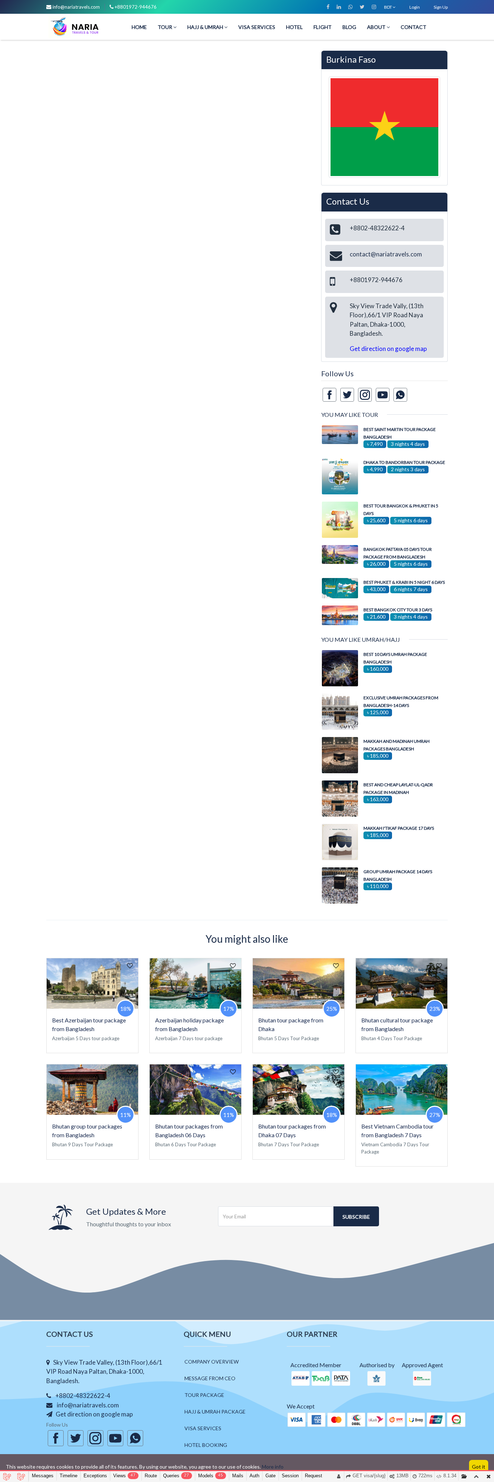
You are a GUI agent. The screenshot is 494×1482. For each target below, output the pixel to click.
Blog (349, 27)
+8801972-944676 (136, 7)
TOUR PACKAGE (204, 1395)
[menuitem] (139, 27)
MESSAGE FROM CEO (209, 1378)
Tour (165, 27)
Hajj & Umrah (205, 27)
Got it (478, 1467)
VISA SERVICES (202, 1428)
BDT (388, 7)
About (377, 27)
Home (139, 27)
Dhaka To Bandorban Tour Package (404, 462)
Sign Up (441, 7)
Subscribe (356, 1217)
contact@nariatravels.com (386, 254)
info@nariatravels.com (76, 7)
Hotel (294, 27)
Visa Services (256, 27)
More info (273, 1467)
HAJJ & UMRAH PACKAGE (215, 1411)
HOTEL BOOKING (205, 1445)
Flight (323, 27)
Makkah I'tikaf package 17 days (398, 828)
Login (414, 7)
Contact (413, 27)
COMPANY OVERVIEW (211, 1361)
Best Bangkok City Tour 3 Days (397, 609)
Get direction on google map (388, 348)
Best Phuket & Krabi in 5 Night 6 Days (404, 582)
